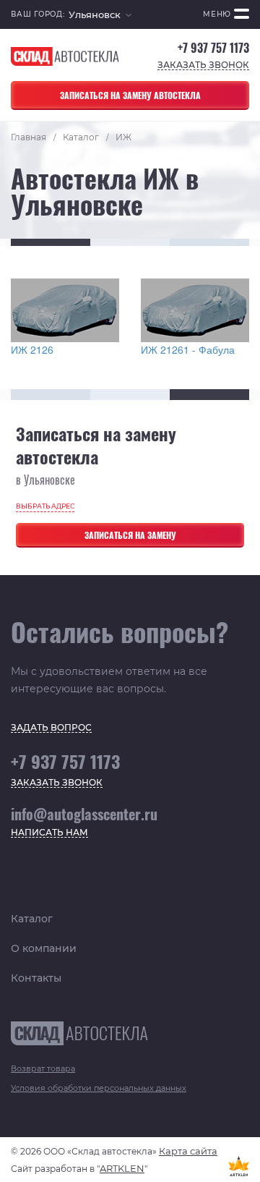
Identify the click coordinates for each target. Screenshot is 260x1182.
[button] (100, 15)
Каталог (32, 918)
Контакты (36, 978)
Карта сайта (188, 1151)
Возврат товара (43, 1068)
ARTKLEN (122, 1168)
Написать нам (49, 833)
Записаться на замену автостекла (130, 95)
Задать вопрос (51, 728)
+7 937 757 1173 (213, 48)
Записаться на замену (130, 535)
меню (217, 14)
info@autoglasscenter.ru (84, 814)
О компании (44, 948)
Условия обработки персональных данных (98, 1088)
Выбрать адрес (45, 506)
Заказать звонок (203, 65)
